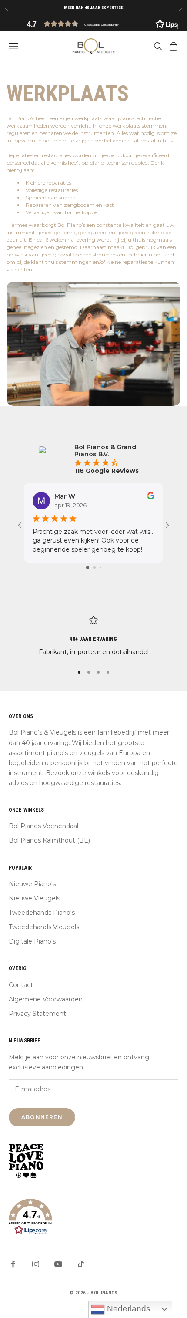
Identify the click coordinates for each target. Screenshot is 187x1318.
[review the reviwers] (150, 495)
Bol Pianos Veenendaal (43, 826)
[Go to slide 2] (95, 567)
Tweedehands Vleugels (44, 927)
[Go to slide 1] (87, 567)
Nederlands (127, 1308)
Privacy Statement (37, 1014)
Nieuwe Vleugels (34, 898)
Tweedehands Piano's (42, 913)
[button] (93, 23)
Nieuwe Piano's (32, 884)
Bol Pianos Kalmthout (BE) (49, 840)
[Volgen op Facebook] (13, 1264)
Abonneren (42, 1117)
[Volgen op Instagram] (35, 1264)
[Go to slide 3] (100, 567)
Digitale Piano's (32, 941)
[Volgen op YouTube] (58, 1264)
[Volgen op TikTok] (81, 1264)
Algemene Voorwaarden (46, 999)
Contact (21, 985)
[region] (93, 636)
